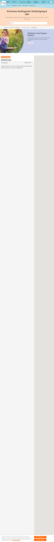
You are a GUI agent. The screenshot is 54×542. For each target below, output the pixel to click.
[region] (27, 538)
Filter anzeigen (6, 57)
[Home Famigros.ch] (3, 3)
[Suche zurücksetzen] (45, 23)
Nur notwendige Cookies (40, 537)
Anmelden (31, 42)
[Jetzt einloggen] (51, 2)
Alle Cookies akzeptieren (40, 539)
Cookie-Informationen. (16, 540)
